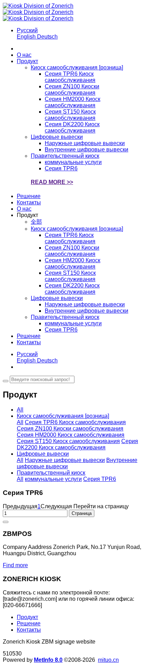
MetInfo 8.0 (48, 660)
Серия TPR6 (99, 479)
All (20, 410)
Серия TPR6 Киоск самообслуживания (75, 422)
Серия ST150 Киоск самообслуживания (68, 441)
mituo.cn (108, 660)
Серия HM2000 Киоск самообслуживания (70, 435)
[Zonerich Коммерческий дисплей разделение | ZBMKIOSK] (38, 12)
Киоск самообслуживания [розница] (63, 416)
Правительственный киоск (51, 473)
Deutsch (47, 37)
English (27, 37)
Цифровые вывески (43, 454)
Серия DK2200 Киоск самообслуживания (77, 444)
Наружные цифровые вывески (65, 460)
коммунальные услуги (53, 479)
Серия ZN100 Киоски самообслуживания (70, 428)
